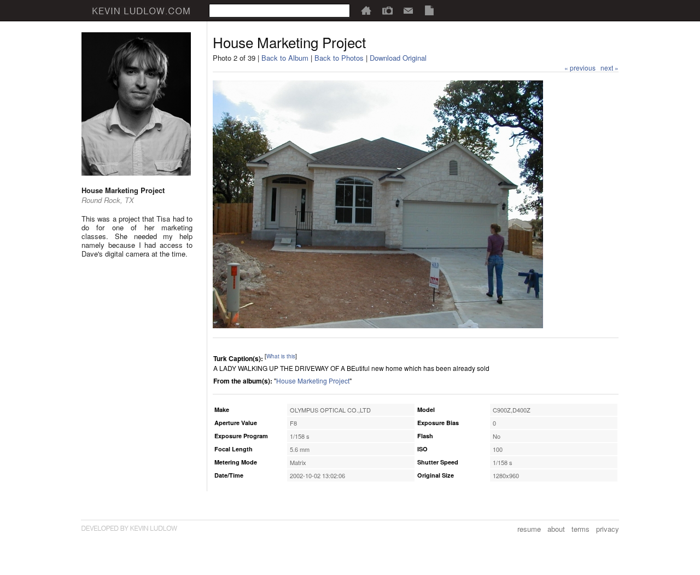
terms (580, 529)
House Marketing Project (312, 380)
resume (529, 529)
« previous (580, 67)
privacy (607, 529)
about (556, 529)
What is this (280, 356)
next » (609, 67)
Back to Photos (339, 58)
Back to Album (284, 58)
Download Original (398, 58)
